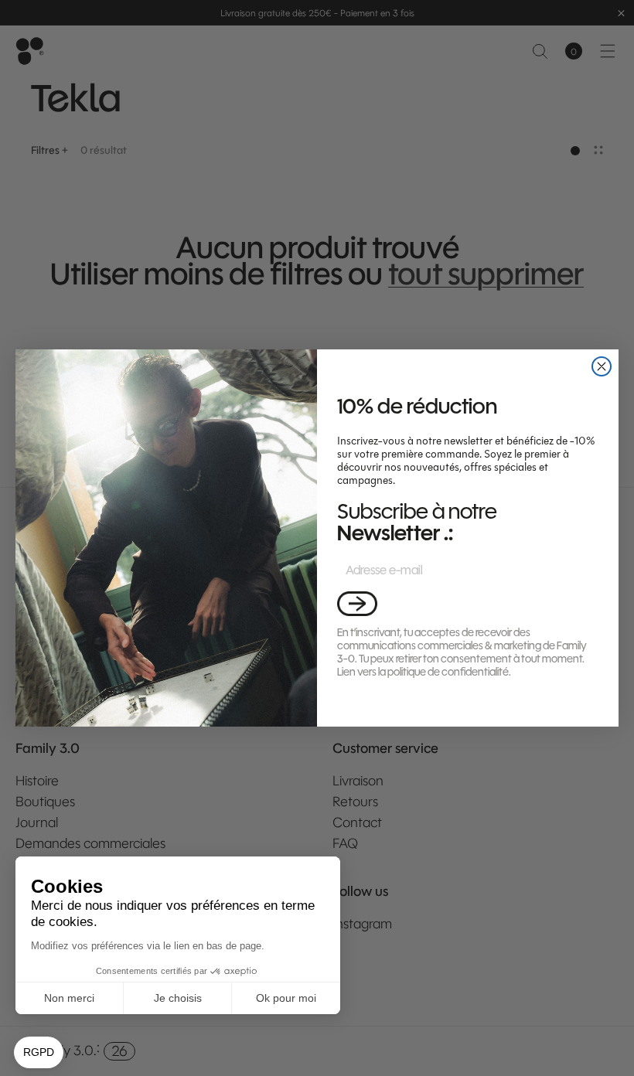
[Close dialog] (601, 366)
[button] (357, 603)
